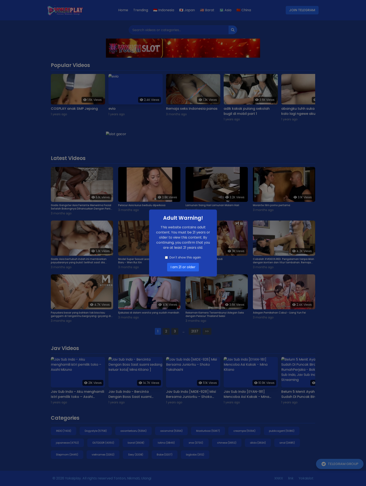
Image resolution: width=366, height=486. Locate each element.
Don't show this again (185, 257)
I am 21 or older (183, 267)
